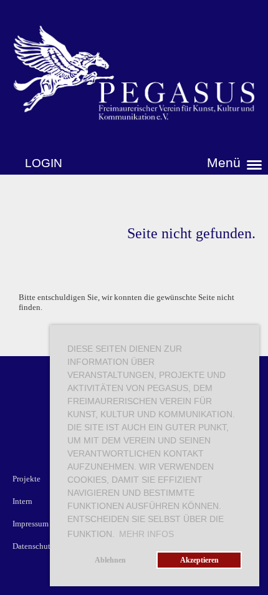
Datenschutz (33, 546)
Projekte (26, 478)
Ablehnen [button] (110, 560)
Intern (22, 501)
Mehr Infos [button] (146, 534)
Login (43, 163)
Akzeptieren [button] (199, 560)
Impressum (30, 523)
